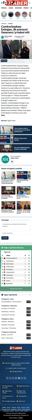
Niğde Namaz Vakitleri (7, 392)
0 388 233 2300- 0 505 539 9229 (17, 368)
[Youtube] (19, 378)
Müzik (19, 409)
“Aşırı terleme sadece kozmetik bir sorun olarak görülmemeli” (7, 182)
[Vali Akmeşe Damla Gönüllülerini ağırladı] (8, 205)
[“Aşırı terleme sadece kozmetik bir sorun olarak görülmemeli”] (8, 175)
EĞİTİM (26, 411)
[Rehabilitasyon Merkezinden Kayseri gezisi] (24, 190)
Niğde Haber (15, 158)
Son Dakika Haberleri (9, 401)
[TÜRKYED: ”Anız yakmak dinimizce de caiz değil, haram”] (24, 205)
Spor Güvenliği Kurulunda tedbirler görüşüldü (7, 197)
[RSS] (25, 378)
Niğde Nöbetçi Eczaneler (7, 386)
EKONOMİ (18, 8)
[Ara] (29, 3)
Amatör (9, 407)
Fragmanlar (14, 409)
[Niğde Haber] (5, 159)
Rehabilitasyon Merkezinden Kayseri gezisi (23, 197)
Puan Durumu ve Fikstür (7, 397)
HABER (4, 407)
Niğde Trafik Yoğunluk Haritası (21, 392)
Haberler (3, 23)
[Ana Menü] (2, 3)
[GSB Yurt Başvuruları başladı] (24, 175)
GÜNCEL (4, 8)
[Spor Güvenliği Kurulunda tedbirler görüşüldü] (8, 190)
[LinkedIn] (16, 378)
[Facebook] (7, 378)
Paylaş (5, 60)
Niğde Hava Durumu (24, 386)
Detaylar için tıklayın (16, 288)
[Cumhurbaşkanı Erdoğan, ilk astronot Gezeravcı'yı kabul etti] (16, 49)
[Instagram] (13, 378)
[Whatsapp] (22, 378)
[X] (10, 378)
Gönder (5, 238)
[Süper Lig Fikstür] (30, 295)
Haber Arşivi (22, 401)
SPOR (21, 411)
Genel (27, 407)
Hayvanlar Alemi (5, 409)
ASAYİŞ (11, 8)
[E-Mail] (12, 161)
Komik (18, 407)
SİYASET (26, 8)
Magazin (14, 407)
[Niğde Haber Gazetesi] (15, 3)
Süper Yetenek (26, 409)
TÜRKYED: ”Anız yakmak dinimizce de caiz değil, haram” (23, 212)
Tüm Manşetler (23, 396)
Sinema (23, 407)
